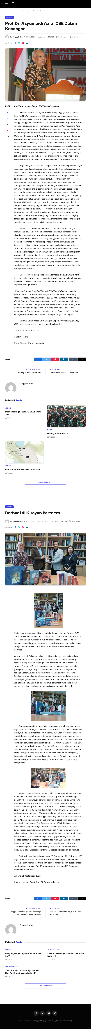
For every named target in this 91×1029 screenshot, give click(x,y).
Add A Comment (45, 482)
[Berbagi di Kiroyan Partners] (45, 559)
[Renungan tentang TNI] (66, 416)
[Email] (7, 136)
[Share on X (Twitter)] (19, 43)
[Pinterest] (7, 130)
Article (9, 17)
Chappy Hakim (17, 37)
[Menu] (6, 4)
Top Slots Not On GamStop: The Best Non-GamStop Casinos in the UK (22, 971)
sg (71, 1021)
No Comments (63, 37)
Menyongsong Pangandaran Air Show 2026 (23, 413)
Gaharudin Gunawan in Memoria (64, 372)
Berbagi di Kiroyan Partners (29, 372)
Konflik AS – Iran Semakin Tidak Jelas (22, 469)
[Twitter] (7, 118)
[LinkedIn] (7, 124)
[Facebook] (7, 112)
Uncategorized (53, 950)
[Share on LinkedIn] (26, 43)
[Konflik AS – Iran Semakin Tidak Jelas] (24, 452)
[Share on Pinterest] (23, 43)
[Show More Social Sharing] (31, 43)
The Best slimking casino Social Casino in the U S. (65, 954)
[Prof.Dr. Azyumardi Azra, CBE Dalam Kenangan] (45, 74)
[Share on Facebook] (15, 43)
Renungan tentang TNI (57, 433)
